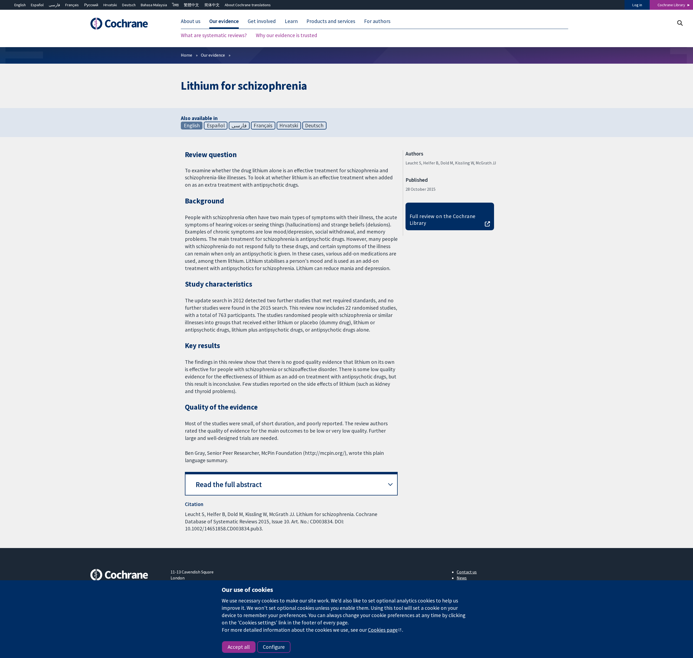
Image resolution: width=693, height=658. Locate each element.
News (462, 578)
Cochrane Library (671, 4)
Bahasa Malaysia (154, 4)
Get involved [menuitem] (262, 21)
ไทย (175, 4)
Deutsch (129, 4)
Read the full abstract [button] (229, 484)
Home (186, 55)
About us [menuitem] (190, 21)
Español (37, 4)
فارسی (54, 4)
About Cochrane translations (248, 4)
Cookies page (383, 630)
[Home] (126, 24)
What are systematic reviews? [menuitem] (214, 35)
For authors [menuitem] (377, 21)
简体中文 (212, 4)
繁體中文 (191, 4)
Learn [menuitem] (291, 21)
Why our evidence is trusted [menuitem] (286, 35)
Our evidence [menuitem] (224, 21)
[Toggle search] (679, 22)
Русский (91, 4)
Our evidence (213, 55)
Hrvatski (110, 4)
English (20, 4)
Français (72, 4)
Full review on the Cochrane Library (443, 219)
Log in (637, 4)
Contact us (467, 572)
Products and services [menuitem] (330, 21)
